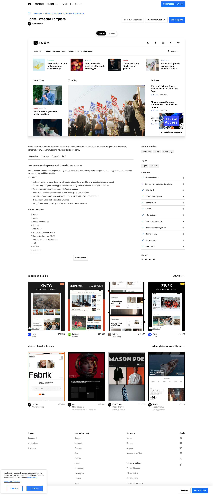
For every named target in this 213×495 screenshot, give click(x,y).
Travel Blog (167, 152)
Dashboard (39, 4)
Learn (65, 4)
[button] (53, 4)
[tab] (34, 156)
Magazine (147, 152)
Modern (154, 166)
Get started (173, 4)
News (157, 152)
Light (145, 166)
